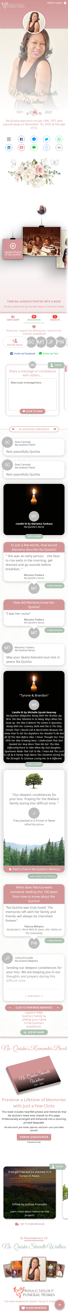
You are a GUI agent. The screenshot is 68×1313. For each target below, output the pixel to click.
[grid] (34, 258)
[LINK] (59, 147)
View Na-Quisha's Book (34, 1137)
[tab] (13, 318)
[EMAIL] (21, 147)
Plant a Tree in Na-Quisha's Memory (36, 869)
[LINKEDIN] (8, 147)
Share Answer (55, 585)
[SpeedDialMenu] (60, 1305)
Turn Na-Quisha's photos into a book (34, 301)
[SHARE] (46, 147)
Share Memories (36, 1308)
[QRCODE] (8, 139)
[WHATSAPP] (59, 139)
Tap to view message (32, 1224)
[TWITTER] (46, 139)
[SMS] (34, 147)
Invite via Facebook (24, 353)
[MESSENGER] (34, 139)
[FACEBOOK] (21, 139)
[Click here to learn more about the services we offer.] (34, 1293)
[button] (34, 536)
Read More (34, 996)
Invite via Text (50, 353)
